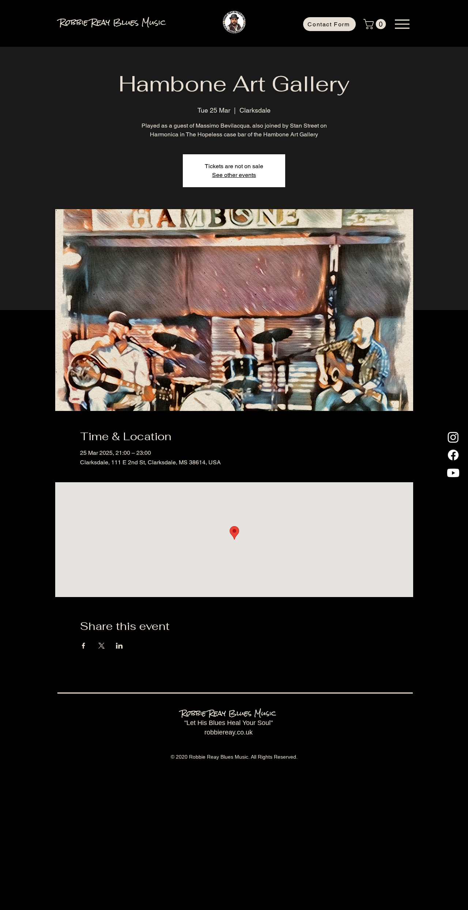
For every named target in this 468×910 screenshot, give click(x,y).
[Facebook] (453, 455)
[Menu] (402, 24)
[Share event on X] (101, 646)
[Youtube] (453, 473)
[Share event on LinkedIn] (119, 646)
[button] (375, 24)
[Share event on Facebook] (83, 646)
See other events (234, 174)
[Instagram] (453, 437)
